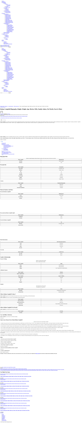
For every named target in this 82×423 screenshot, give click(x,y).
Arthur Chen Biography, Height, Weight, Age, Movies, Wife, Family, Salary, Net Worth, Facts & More (15, 405)
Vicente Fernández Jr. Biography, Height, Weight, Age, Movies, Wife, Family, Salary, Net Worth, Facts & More (16, 395)
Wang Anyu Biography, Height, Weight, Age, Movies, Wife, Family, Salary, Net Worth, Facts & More (14, 410)
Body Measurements (6, 147)
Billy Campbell (4, 367)
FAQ (2, 154)
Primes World (38, 353)
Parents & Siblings (6, 149)
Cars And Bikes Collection (5, 153)
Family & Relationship (5, 148)
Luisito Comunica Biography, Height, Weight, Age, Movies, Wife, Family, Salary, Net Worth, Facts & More (15, 376)
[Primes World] (2, 45)
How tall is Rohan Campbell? (7, 145)
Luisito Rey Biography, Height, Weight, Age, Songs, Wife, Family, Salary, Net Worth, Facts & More (14, 381)
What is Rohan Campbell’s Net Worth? (6, 152)
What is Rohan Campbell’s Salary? (6, 151)
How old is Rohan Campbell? (7, 146)
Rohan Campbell (13, 367)
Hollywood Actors (2, 374)
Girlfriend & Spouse (6, 150)
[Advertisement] (26, 100)
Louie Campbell (8, 367)
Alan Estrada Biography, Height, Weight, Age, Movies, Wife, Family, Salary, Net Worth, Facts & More (15, 400)
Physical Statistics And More (5, 144)
